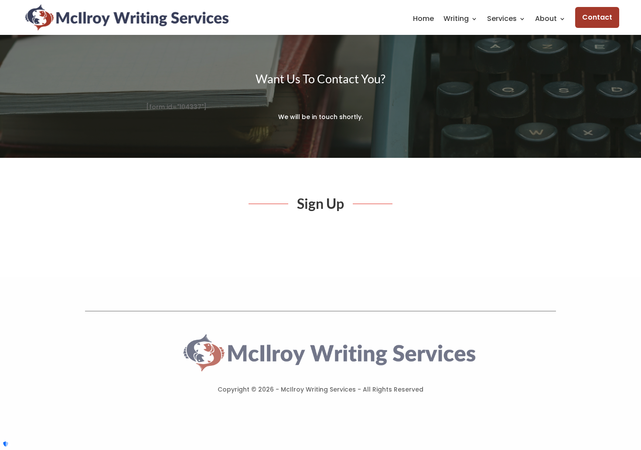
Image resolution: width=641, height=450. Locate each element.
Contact (597, 17)
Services (502, 20)
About (546, 20)
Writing (456, 20)
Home (423, 20)
